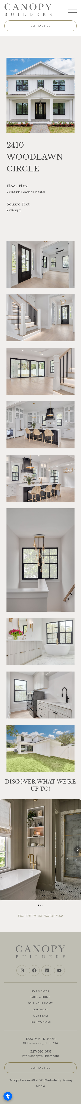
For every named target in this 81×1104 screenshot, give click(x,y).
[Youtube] (59, 970)
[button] (3, 849)
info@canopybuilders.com (40, 1056)
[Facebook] (34, 970)
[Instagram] (21, 970)
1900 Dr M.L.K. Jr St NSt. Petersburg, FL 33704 (40, 1041)
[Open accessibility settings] (7, 1096)
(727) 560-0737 (40, 1051)
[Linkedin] (46, 970)
